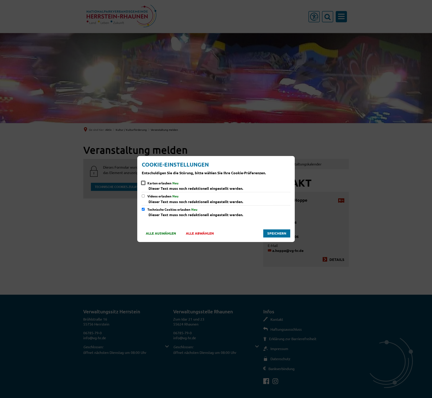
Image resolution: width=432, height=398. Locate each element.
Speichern (276, 233)
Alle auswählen (161, 233)
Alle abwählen (200, 233)
